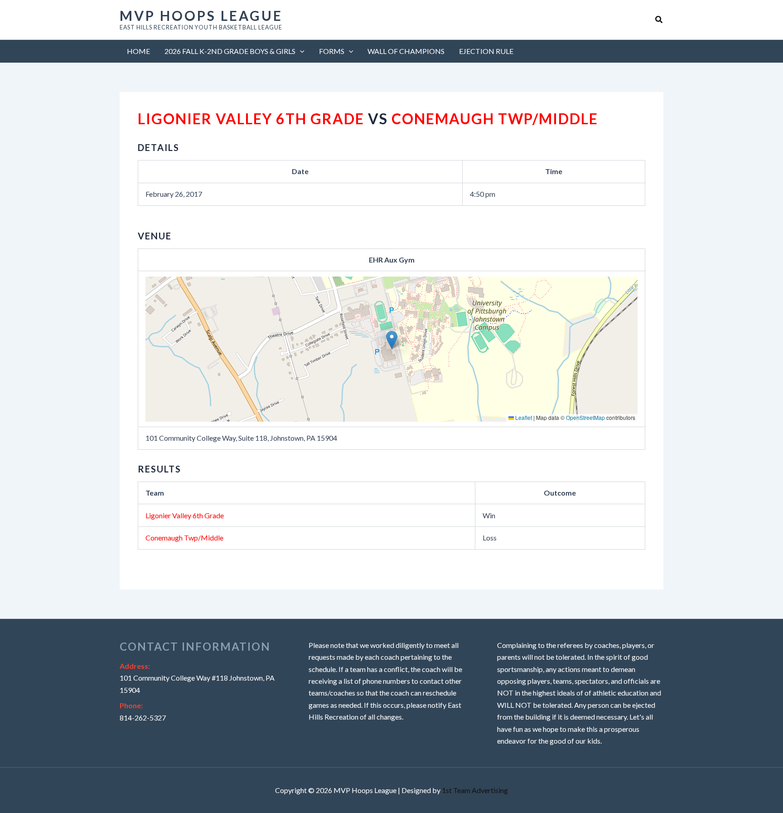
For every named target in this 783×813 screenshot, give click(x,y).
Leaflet (523, 417)
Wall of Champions (406, 51)
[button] (659, 19)
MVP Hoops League (201, 15)
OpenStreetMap (585, 417)
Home (138, 51)
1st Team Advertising (475, 790)
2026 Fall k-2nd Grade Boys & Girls (229, 51)
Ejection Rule (486, 51)
